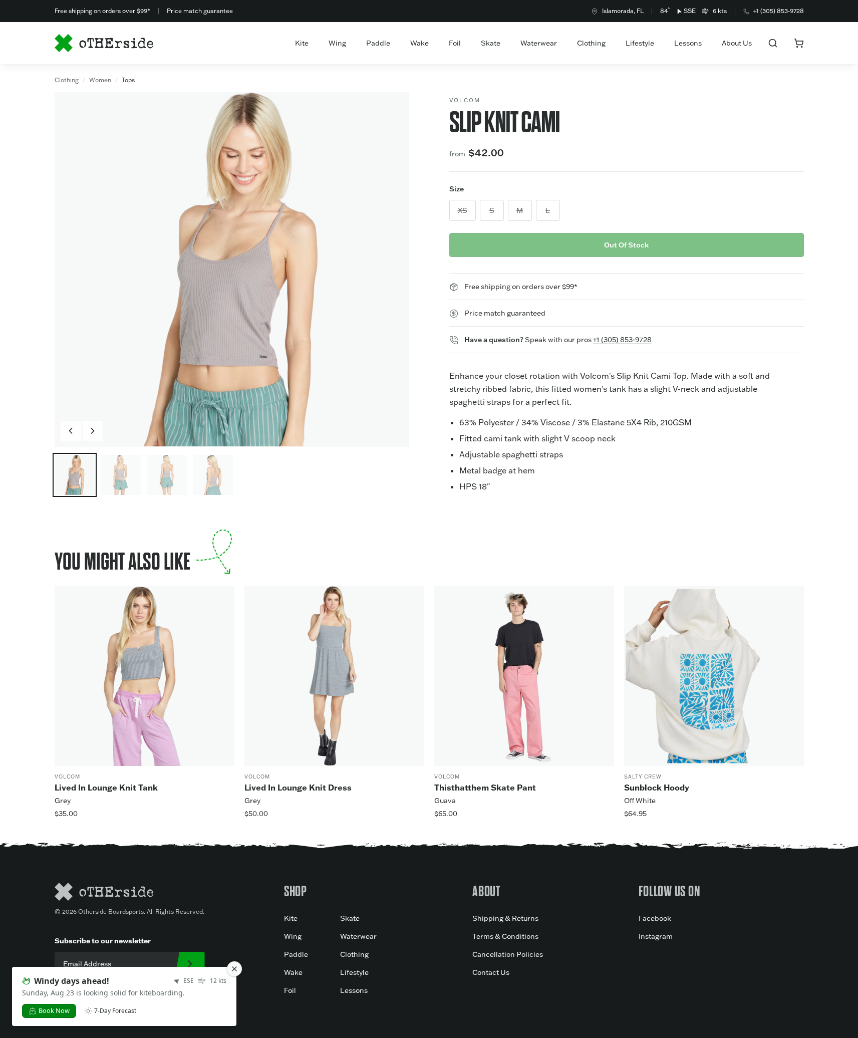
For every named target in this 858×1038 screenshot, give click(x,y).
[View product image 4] (213, 475)
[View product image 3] (167, 475)
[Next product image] (93, 431)
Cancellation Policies (507, 954)
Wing (337, 43)
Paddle (378, 43)
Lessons (688, 43)
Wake (419, 43)
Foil (455, 43)
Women (100, 80)
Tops (128, 80)
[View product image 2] (121, 475)
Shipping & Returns (505, 918)
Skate (490, 43)
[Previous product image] (71, 431)
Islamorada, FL (623, 11)
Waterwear (538, 43)
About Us (737, 43)
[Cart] (799, 43)
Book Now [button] (54, 1010)
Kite (302, 43)
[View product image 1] (75, 475)
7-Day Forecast (115, 1011)
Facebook (655, 918)
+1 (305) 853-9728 (778, 11)
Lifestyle (640, 43)
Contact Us (490, 972)
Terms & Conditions (505, 936)
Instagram (656, 936)
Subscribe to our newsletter (103, 940)
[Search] (773, 43)
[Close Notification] (234, 969)
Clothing (591, 43)
